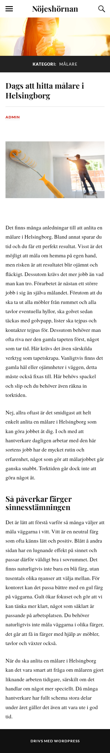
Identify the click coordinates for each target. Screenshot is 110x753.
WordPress (67, 741)
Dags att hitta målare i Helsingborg (45, 90)
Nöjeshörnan (55, 8)
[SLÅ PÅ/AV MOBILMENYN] (9, 9)
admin (13, 117)
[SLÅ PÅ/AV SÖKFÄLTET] (101, 9)
